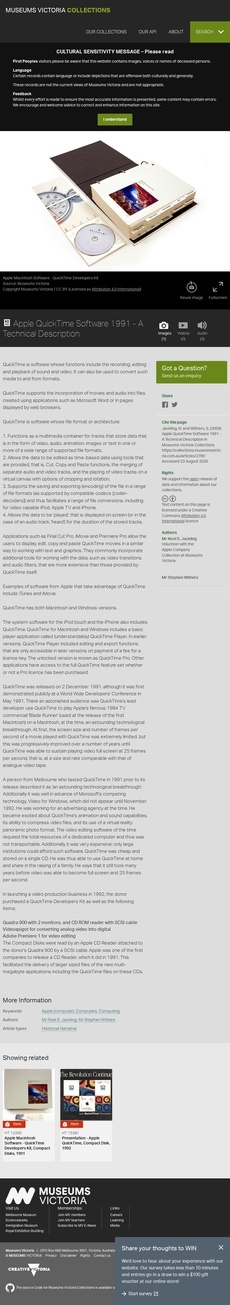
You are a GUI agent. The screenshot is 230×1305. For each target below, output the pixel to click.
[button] (210, 32)
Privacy (51, 1255)
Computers (86, 1011)
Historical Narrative (59, 1029)
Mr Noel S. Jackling (59, 1020)
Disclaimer (68, 1255)
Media (114, 1225)
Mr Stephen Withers (97, 1020)
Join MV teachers (71, 1220)
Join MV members (72, 1215)
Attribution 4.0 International (116, 289)
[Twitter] (174, 405)
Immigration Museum (22, 1225)
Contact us (102, 1255)
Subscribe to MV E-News (77, 1225)
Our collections (106, 32)
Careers (116, 1215)
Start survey (140, 1294)
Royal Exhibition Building (24, 1231)
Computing (109, 1011)
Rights (85, 1255)
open (194, 479)
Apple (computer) (58, 1011)
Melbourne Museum (21, 1215)
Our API (147, 32)
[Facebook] (165, 405)
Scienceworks (16, 1220)
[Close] (221, 1248)
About (176, 32)
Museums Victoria (58, 10)
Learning (117, 1220)
